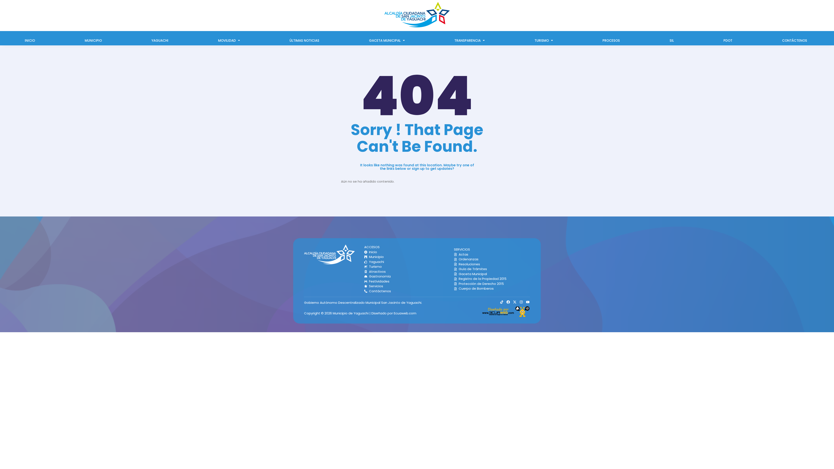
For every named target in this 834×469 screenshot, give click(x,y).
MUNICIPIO (93, 40)
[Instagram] (521, 302)
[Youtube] (528, 302)
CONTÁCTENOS (794, 40)
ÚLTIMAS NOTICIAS (304, 40)
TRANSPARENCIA (467, 40)
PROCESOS (611, 40)
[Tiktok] (501, 302)
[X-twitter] (514, 302)
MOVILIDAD (227, 40)
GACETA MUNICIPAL (385, 40)
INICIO (30, 40)
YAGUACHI (159, 40)
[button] (229, 40)
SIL (672, 40)
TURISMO (541, 40)
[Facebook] (508, 302)
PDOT (727, 40)
